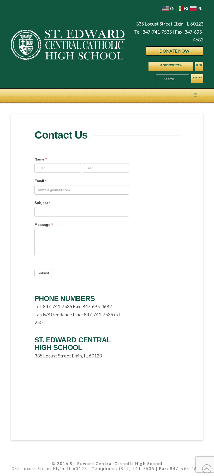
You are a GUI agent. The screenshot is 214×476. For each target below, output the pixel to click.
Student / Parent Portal (170, 65)
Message (43, 224)
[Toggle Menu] (196, 95)
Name (40, 159)
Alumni (199, 65)
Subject (42, 203)
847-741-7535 (157, 32)
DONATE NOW (174, 50)
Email (40, 181)
